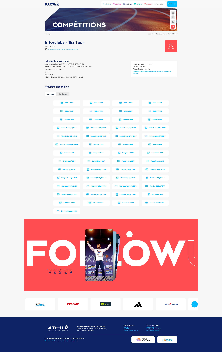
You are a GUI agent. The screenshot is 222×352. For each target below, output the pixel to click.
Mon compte (160, 4)
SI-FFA (126, 327)
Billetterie (108, 4)
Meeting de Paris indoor (153, 329)
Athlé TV (139, 4)
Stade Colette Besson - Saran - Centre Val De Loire (63, 49)
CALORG (126, 329)
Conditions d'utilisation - (52, 341)
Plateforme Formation (131, 330)
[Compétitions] (173, 13)
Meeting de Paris (151, 327)
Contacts (74, 341)
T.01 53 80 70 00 (81, 330)
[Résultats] (173, 17)
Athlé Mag (128, 4)
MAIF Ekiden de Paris (152, 330)
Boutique (118, 4)
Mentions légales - (66, 341)
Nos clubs (149, 4)
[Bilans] (173, 22)
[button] (131, 234)
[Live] (173, 27)
